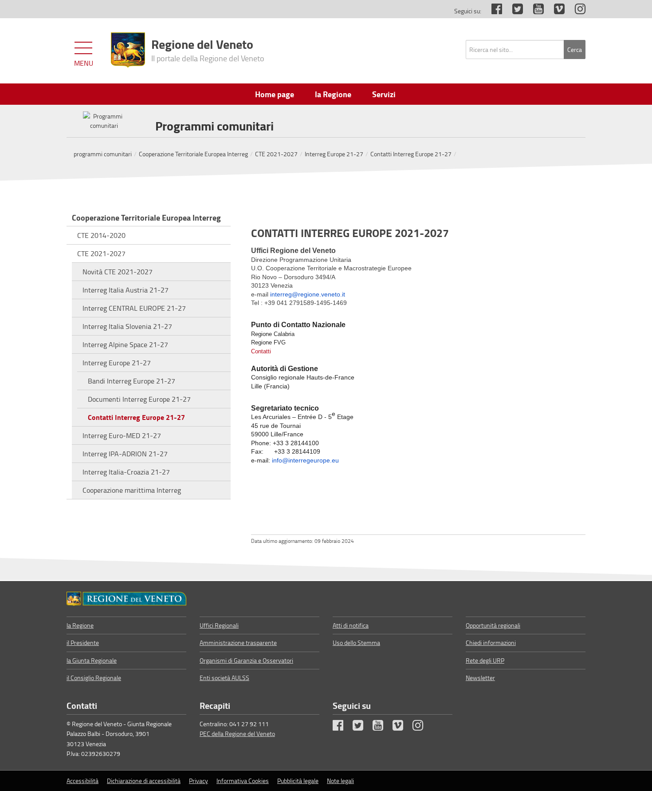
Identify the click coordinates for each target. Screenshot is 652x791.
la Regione (80, 625)
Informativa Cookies (242, 780)
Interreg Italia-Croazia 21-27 (126, 472)
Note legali (340, 780)
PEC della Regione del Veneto (237, 733)
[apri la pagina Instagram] (575, 11)
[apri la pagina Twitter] (513, 11)
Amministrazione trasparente (238, 642)
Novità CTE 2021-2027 (117, 272)
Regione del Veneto (207, 49)
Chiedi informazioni (491, 642)
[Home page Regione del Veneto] (128, 50)
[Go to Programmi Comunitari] (126, 599)
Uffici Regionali (219, 625)
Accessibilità (82, 780)
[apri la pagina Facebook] (492, 11)
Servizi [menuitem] (384, 94)
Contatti (261, 351)
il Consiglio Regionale (94, 677)
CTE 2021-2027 (276, 154)
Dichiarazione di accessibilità (144, 780)
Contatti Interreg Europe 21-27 (411, 154)
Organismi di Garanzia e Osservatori (246, 660)
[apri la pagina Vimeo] (555, 11)
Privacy (198, 780)
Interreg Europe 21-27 (334, 154)
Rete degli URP (485, 660)
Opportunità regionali (493, 625)
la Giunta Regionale (92, 660)
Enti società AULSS (224, 677)
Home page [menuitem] (274, 94)
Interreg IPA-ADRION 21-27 (125, 454)
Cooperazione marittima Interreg (131, 490)
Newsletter (480, 677)
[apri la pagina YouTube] (534, 11)
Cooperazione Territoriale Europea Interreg (193, 154)
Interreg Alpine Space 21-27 (125, 344)
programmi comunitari (103, 154)
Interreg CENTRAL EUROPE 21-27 (134, 308)
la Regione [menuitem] (333, 94)
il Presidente (83, 642)
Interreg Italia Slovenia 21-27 (127, 326)
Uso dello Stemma (356, 642)
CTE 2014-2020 (101, 235)
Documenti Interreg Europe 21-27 (139, 399)
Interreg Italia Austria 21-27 (125, 290)
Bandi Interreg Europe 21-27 (131, 381)
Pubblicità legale (297, 780)
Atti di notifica (351, 625)
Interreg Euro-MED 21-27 (121, 435)
